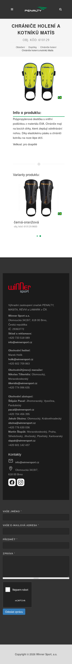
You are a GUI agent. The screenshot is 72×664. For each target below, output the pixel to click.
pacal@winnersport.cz (21, 409)
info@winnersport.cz (20, 342)
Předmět (10, 539)
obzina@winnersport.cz (22, 422)
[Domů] (36, 9)
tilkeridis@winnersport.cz (22, 383)
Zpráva (9, 553)
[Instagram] (20, 485)
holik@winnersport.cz (20, 359)
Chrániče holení (48, 47)
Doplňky (32, 47)
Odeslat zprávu (14, 612)
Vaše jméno (12, 511)
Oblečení (20, 47)
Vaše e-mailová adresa (21, 525)
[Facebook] (12, 485)
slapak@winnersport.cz (21, 440)
